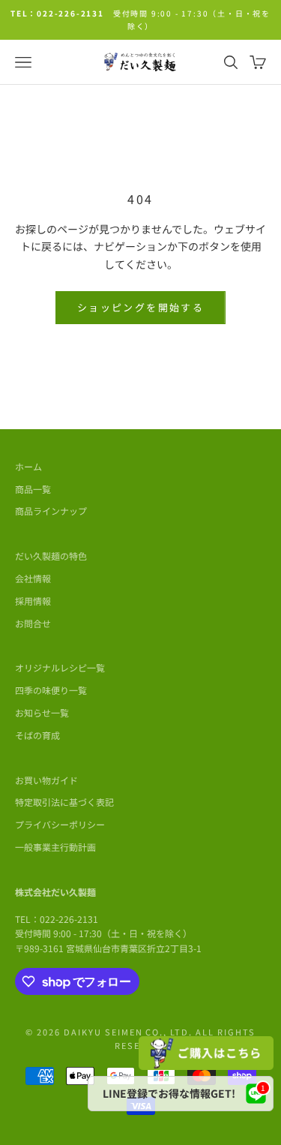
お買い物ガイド (46, 780)
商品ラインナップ (51, 510)
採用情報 (33, 600)
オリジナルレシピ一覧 (60, 667)
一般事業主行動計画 (55, 846)
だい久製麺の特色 (51, 555)
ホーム (28, 466)
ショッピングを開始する (140, 307)
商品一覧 (33, 488)
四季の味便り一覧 (51, 690)
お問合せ (33, 623)
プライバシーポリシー (60, 824)
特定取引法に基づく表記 (64, 801)
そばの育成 (37, 735)
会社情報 (33, 578)
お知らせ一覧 (42, 712)
